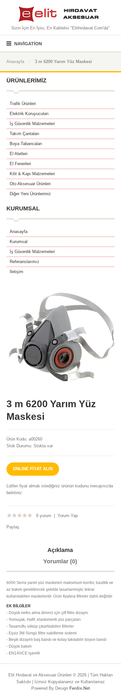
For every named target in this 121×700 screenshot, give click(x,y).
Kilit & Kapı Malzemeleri (32, 173)
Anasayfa (15, 61)
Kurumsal (18, 241)
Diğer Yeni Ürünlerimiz (30, 193)
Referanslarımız (24, 261)
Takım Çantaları (24, 133)
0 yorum (43, 515)
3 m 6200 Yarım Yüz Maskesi (63, 61)
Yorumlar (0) (60, 561)
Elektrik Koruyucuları (29, 113)
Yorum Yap (67, 515)
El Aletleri (18, 153)
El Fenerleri (20, 163)
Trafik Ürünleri (23, 103)
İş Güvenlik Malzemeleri (32, 123)
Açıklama (60, 550)
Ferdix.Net (79, 688)
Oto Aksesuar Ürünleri (30, 183)
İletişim (16, 271)
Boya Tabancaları (26, 143)
